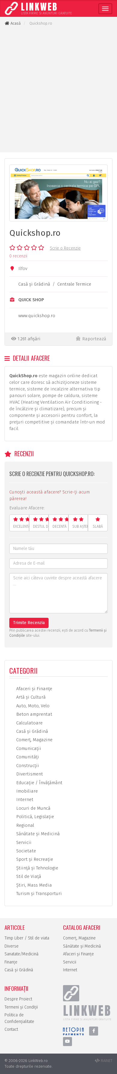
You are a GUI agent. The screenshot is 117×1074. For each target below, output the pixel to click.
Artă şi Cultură (30, 697)
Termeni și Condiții (21, 1007)
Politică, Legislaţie (34, 816)
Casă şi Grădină (34, 284)
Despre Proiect (18, 999)
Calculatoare (29, 723)
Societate (25, 851)
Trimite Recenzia (29, 622)
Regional (24, 825)
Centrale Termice (74, 284)
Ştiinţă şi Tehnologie (36, 868)
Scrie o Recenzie (65, 248)
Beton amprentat (33, 714)
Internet (24, 799)
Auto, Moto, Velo (32, 705)
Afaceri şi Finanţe (33, 688)
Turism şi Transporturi (38, 893)
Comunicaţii (28, 748)
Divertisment (29, 774)
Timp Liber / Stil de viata (26, 938)
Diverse (11, 946)
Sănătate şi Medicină (37, 833)
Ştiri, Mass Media (33, 885)
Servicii (23, 842)
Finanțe (10, 962)
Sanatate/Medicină (21, 954)
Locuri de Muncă (32, 808)
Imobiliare (26, 791)
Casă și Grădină (18, 969)
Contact (11, 1029)
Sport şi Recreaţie (34, 859)
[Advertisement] (58, 89)
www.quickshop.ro (36, 315)
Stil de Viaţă (28, 876)
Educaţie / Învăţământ (38, 782)
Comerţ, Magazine (33, 739)
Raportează (94, 338)
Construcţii (27, 765)
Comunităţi (27, 757)
